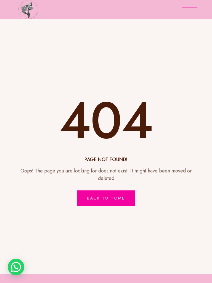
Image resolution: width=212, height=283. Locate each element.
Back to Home (106, 198)
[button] (16, 267)
